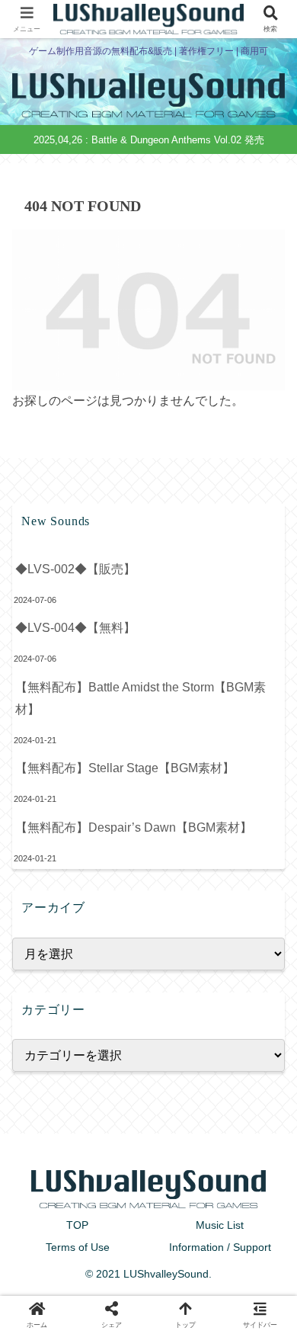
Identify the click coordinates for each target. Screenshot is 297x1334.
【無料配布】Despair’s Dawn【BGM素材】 (133, 827)
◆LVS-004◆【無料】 (75, 627)
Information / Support (220, 1247)
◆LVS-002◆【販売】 (75, 569)
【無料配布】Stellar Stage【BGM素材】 (125, 768)
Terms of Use (78, 1247)
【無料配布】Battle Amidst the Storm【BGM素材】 (140, 698)
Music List (220, 1225)
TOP (77, 1225)
